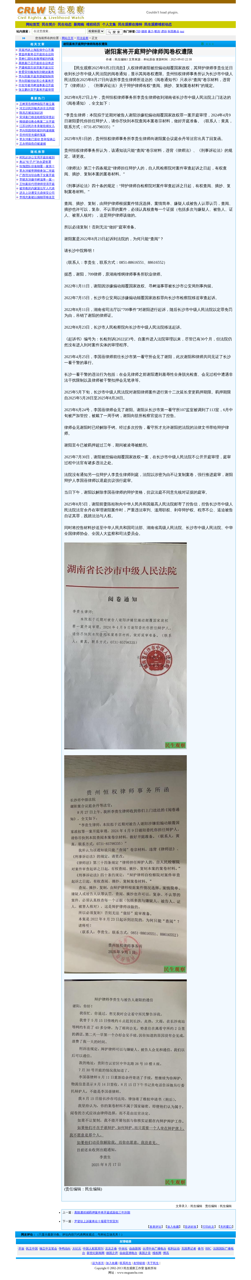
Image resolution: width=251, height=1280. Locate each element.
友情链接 (139, 1263)
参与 (201, 1248)
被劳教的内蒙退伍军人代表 (37, 188)
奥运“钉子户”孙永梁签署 (35, 162)
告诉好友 (191, 1226)
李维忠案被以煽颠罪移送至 (37, 197)
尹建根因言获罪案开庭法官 (36, 67)
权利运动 (174, 1248)
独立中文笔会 (48, 1248)
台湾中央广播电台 (154, 1248)
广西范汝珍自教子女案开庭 (37, 175)
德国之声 (112, 1253)
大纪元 (76, 1248)
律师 (144, 31)
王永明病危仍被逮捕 (32, 143)
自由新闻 (135, 1248)
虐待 (164, 31)
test (182, 31)
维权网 (156, 1253)
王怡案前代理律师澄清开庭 (37, 184)
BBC (208, 1248)
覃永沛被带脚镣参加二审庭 (37, 170)
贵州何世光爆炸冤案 (32, 135)
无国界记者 (188, 1248)
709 (138, 31)
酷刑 (157, 31)
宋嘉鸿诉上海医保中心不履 (36, 50)
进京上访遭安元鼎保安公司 (37, 193)
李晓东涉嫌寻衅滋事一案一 (37, 179)
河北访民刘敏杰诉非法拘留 (37, 108)
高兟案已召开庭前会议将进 (36, 63)
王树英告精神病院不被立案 (37, 104)
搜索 (114, 32)
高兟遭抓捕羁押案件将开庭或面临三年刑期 (102, 1212)
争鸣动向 (65, 1248)
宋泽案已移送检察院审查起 (37, 117)
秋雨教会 (173, 31)
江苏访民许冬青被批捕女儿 (37, 126)
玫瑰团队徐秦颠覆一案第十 (37, 166)
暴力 (151, 31)
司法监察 (82, 38)
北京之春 (111, 1248)
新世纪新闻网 (95, 1253)
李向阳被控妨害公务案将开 (36, 81)
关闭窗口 (226, 1226)
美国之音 (145, 1253)
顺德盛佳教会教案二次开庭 (37, 121)
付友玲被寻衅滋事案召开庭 (36, 85)
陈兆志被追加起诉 (31, 112)
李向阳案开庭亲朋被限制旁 (36, 76)
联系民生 (125, 1263)
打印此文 (208, 1226)
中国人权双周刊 (93, 1248)
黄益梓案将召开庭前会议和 (36, 54)
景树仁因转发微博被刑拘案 (36, 58)
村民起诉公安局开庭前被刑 (37, 157)
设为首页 (98, 1263)
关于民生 (153, 1263)
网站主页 (68, 38)
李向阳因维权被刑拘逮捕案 (37, 130)
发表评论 (155, 1226)
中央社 (123, 1248)
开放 (21, 1248)
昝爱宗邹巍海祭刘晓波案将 (36, 72)
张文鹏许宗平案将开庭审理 (36, 89)
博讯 (166, 1253)
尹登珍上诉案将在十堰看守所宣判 (96, 1221)
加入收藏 (173, 1226)
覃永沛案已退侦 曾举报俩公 (37, 139)
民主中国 (32, 1248)
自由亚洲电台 (128, 1253)
